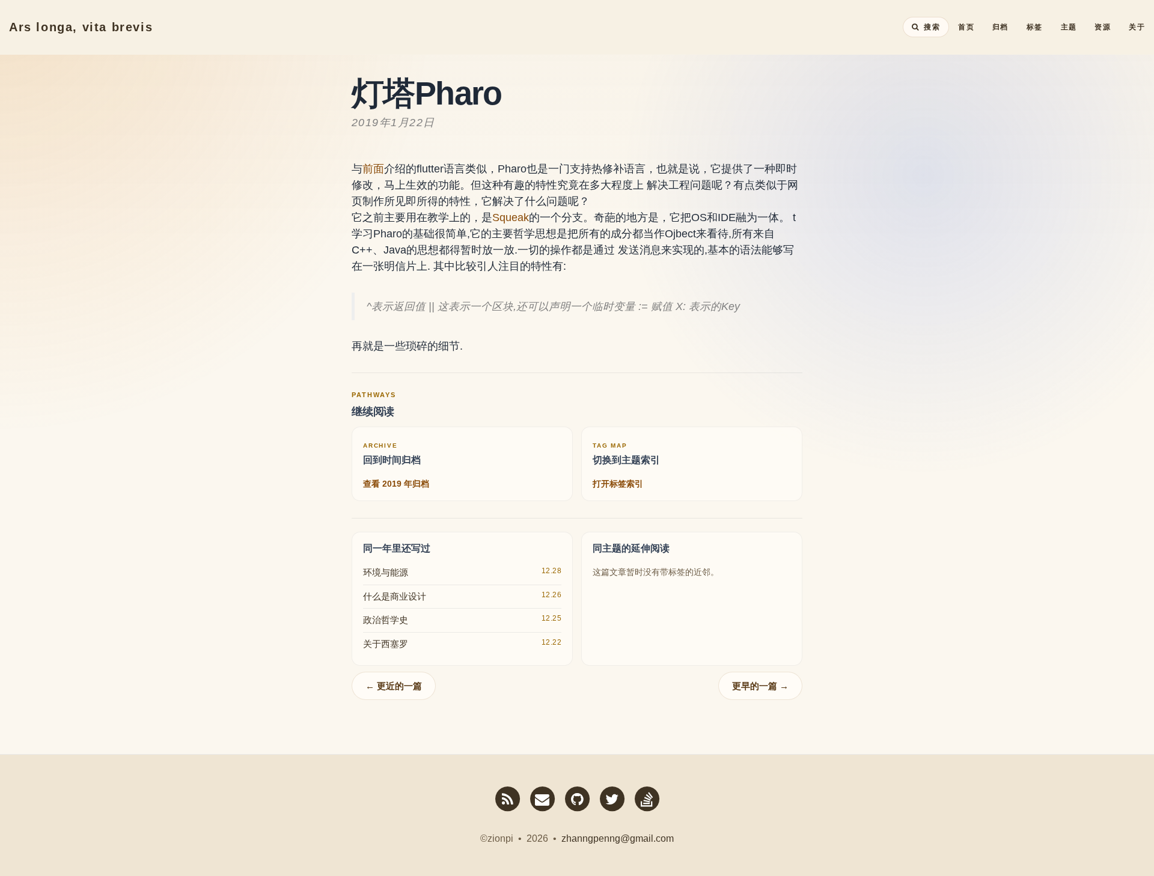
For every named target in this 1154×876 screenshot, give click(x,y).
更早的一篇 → (760, 686)
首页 (966, 27)
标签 (1035, 27)
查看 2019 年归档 (396, 483)
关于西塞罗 (385, 644)
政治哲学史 (385, 620)
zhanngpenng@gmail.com (617, 838)
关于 (1137, 27)
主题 (1069, 27)
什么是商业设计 (394, 596)
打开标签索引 (618, 483)
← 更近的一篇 (393, 686)
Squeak (510, 217)
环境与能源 (385, 572)
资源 (1102, 27)
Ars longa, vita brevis (81, 27)
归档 (1000, 27)
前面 (373, 169)
